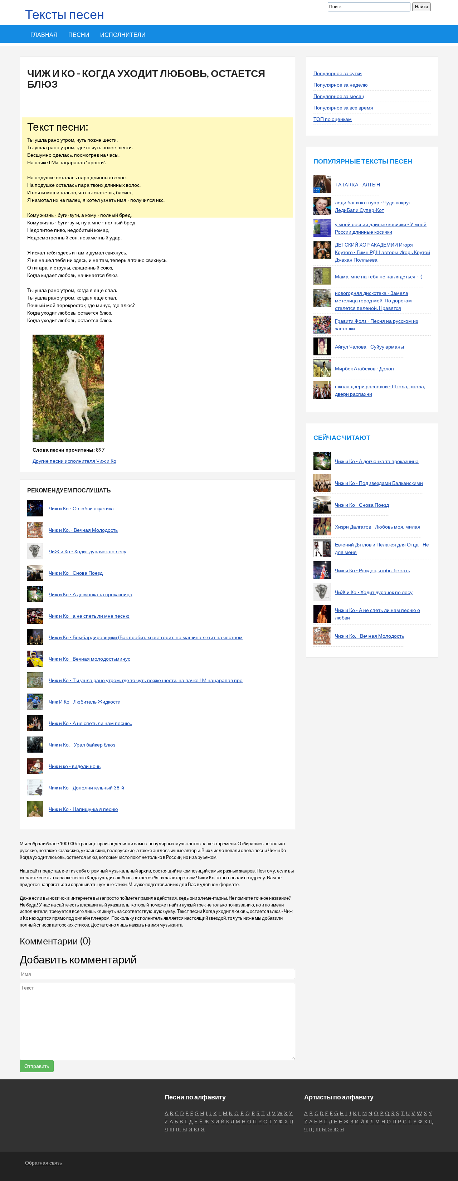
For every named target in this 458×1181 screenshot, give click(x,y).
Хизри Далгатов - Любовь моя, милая (377, 527)
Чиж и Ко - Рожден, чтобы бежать (372, 570)
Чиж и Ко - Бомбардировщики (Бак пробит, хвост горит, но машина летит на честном (146, 637)
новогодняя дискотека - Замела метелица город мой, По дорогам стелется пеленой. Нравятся (373, 300)
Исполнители (123, 34)
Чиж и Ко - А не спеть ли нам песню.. (90, 723)
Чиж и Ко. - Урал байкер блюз (82, 745)
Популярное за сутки (337, 73)
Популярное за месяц (338, 96)
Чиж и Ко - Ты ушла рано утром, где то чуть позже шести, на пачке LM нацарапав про (146, 680)
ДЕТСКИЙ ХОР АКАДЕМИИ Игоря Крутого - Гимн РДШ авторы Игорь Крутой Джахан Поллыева (382, 252)
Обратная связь (43, 1163)
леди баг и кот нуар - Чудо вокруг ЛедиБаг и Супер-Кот (372, 206)
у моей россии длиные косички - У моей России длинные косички (381, 228)
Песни (78, 34)
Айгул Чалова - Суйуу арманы (369, 347)
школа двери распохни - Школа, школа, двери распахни (380, 390)
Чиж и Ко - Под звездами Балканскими (379, 483)
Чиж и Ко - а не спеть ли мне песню (89, 616)
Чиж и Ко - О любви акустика (81, 508)
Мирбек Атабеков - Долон (364, 368)
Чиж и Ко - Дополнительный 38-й (86, 787)
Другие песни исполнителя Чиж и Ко (74, 461)
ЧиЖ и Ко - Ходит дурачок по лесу (87, 551)
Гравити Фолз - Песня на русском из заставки (376, 324)
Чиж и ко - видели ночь (75, 766)
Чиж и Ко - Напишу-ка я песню (83, 809)
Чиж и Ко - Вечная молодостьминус (89, 659)
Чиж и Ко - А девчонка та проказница (90, 594)
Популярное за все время (343, 108)
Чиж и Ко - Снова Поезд (76, 573)
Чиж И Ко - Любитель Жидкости (85, 702)
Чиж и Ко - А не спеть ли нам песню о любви (377, 614)
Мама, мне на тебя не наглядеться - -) (379, 276)
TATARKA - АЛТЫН (357, 184)
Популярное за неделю (340, 85)
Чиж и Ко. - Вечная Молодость (83, 530)
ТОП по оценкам (332, 119)
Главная (44, 34)
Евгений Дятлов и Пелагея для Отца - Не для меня (382, 548)
